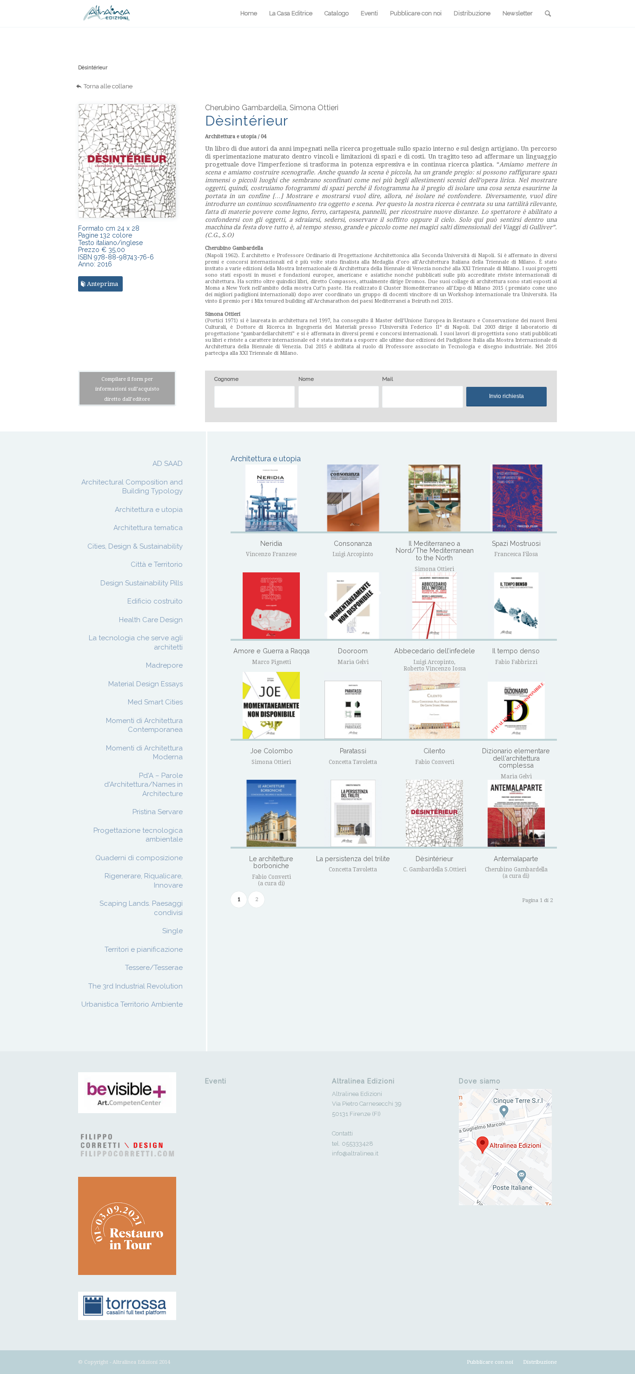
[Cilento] (434, 706)
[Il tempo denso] (516, 606)
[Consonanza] (353, 499)
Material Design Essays (145, 684)
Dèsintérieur (92, 68)
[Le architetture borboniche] (271, 814)
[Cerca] (548, 13)
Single (172, 931)
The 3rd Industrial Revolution (135, 986)
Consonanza (353, 543)
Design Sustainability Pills (141, 583)
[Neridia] (271, 499)
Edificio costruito (155, 601)
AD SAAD (167, 463)
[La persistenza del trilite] (353, 814)
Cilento (434, 751)
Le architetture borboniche (271, 862)
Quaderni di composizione (139, 858)
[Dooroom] (353, 606)
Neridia (271, 543)
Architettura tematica (148, 528)
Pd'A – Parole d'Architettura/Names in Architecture (143, 784)
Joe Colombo (271, 751)
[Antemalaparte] (516, 814)
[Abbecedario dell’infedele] (434, 606)
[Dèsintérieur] (434, 814)
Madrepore (164, 665)
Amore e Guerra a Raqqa (271, 651)
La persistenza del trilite (353, 859)
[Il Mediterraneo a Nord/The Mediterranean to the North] (434, 499)
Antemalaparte (516, 859)
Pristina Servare (157, 812)
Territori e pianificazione (144, 949)
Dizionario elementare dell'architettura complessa (516, 758)
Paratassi (353, 751)
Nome (306, 379)
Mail (387, 379)
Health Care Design (151, 620)
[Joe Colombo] (271, 706)
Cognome (226, 379)
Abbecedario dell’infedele (434, 651)
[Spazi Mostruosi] (516, 499)
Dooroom (353, 651)
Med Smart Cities (155, 702)
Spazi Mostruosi (516, 543)
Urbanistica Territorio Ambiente (132, 1004)
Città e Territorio (157, 564)
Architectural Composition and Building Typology (132, 487)
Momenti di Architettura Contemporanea (144, 725)
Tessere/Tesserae (154, 967)
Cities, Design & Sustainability (135, 546)
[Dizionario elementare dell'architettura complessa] (516, 706)
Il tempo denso (516, 651)
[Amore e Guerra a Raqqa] (271, 606)
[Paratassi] (353, 706)
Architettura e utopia (149, 509)
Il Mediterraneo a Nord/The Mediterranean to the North (435, 551)
